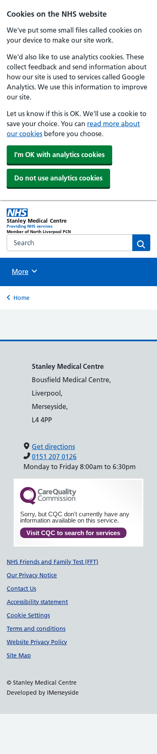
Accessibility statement (37, 602)
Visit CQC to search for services (73, 532)
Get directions (53, 446)
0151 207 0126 (54, 456)
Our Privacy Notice (32, 575)
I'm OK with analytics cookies (59, 154)
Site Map (19, 655)
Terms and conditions (36, 628)
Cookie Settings (28, 615)
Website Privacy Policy (37, 642)
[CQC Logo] (48, 502)
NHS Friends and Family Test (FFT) (52, 562)
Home (21, 298)
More (23, 271)
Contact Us (21, 588)
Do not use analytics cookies (58, 178)
